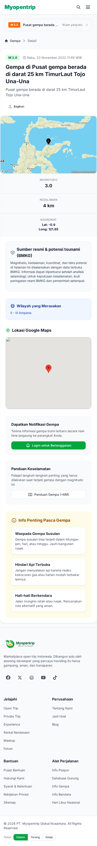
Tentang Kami (62, 708)
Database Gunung (65, 778)
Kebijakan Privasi (16, 794)
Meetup (9, 740)
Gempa (15, 41)
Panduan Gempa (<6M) (51, 494)
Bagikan (19, 106)
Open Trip (11, 708)
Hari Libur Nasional (66, 802)
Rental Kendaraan (17, 732)
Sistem (20, 837)
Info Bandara (61, 794)
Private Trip (12, 716)
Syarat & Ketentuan (18, 786)
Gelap (49, 837)
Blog (55, 724)
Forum (8, 748)
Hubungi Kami (14, 778)
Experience (12, 724)
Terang (35, 837)
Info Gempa (60, 786)
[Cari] (78, 7)
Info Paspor (60, 770)
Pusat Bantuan (14, 770)
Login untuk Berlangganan (51, 445)
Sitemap (10, 802)
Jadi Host (59, 716)
